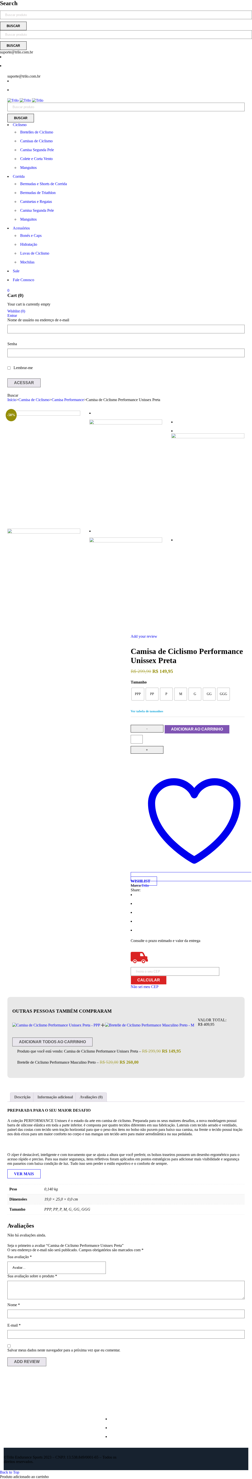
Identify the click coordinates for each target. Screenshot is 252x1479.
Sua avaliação (19, 1257)
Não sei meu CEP (144, 987)
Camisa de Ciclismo (33, 400)
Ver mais (24, 1174)
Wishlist (16, 311)
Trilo (145, 885)
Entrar (12, 315)
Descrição (22, 1097)
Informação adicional (55, 1097)
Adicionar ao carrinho (197, 729)
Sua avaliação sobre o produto (32, 1276)
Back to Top (9, 1472)
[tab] (22, 1097)
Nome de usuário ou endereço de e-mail (38, 320)
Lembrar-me (23, 368)
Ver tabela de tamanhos (147, 711)
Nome (13, 1305)
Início (11, 400)
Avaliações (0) (91, 1097)
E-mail (14, 1325)
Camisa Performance (68, 400)
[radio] (138, 694)
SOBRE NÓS (122, 1419)
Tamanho (139, 682)
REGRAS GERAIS (126, 1428)
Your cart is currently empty (28, 304)
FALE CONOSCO (126, 1436)
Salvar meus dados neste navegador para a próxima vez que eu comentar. (63, 1350)
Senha (12, 344)
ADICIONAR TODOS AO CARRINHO (52, 1042)
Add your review (144, 636)
